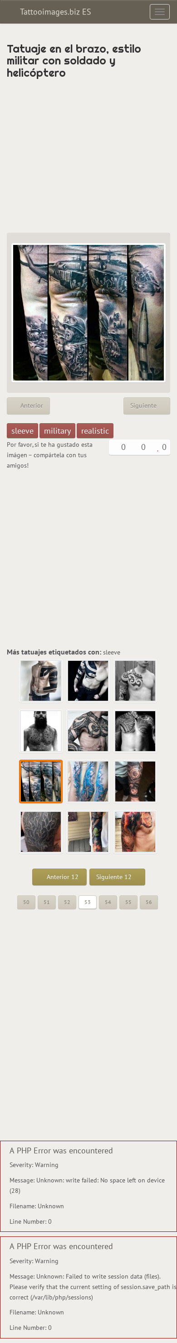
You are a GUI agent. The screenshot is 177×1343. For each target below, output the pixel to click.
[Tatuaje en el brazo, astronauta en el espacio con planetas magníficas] (88, 832)
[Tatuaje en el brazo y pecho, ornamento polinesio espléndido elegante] (135, 681)
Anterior (31, 405)
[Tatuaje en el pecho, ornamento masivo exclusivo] (135, 731)
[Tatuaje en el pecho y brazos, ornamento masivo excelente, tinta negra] (88, 731)
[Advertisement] (88, 155)
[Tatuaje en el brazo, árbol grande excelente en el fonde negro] (41, 832)
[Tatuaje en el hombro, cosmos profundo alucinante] (135, 832)
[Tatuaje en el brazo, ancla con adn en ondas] (88, 782)
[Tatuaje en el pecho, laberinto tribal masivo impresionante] (41, 731)
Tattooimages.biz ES (54, 11)
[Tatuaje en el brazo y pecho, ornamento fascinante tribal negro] (88, 681)
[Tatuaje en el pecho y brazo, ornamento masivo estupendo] (41, 681)
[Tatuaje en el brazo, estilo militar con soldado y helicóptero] (41, 782)
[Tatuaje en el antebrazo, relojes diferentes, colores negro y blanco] (135, 782)
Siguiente (144, 405)
